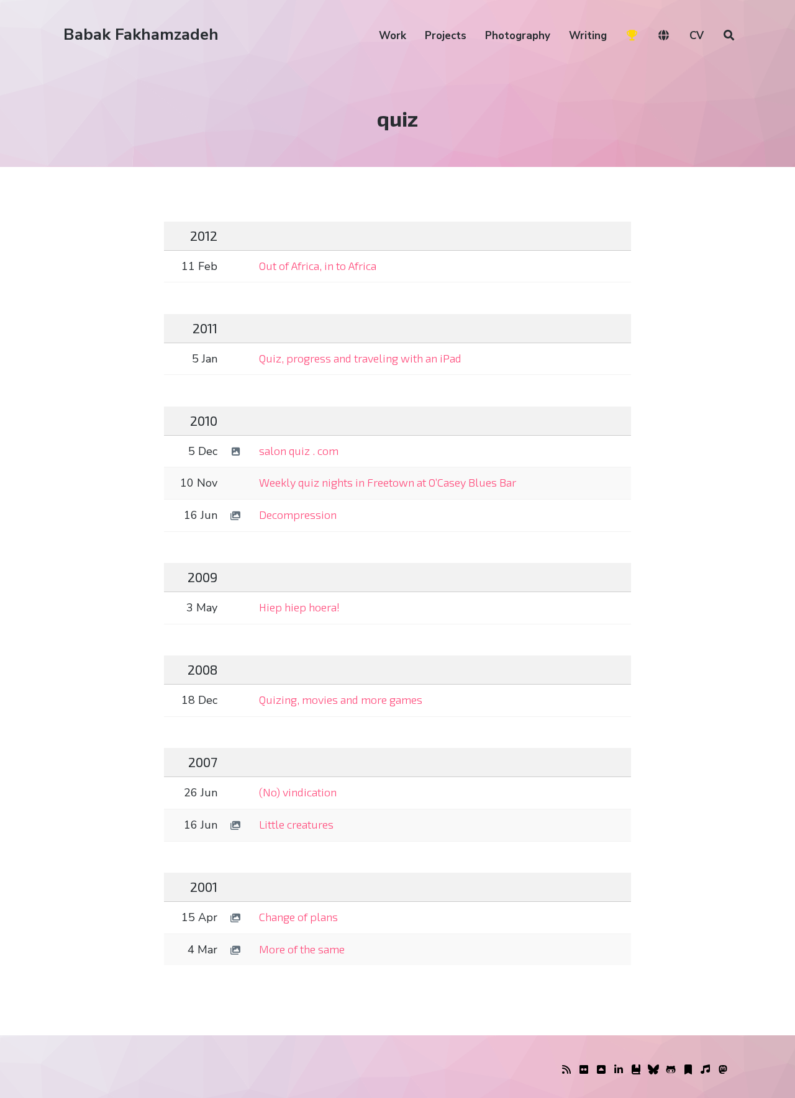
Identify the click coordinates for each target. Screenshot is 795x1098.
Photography (517, 36)
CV (696, 36)
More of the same (302, 949)
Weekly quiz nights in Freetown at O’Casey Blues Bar (387, 482)
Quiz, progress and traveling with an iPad (360, 358)
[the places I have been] (601, 1070)
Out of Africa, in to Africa (317, 265)
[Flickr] (584, 1070)
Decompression (298, 514)
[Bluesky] (653, 1070)
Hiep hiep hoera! (299, 607)
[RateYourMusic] (705, 1070)
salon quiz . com (298, 450)
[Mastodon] (723, 1070)
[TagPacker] (688, 1070)
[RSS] (566, 1070)
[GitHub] (670, 1070)
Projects (445, 36)
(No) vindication (298, 792)
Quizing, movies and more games (340, 699)
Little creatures (296, 824)
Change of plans (298, 917)
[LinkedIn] (618, 1070)
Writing (588, 36)
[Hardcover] (636, 1070)
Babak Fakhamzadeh (141, 34)
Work (392, 36)
